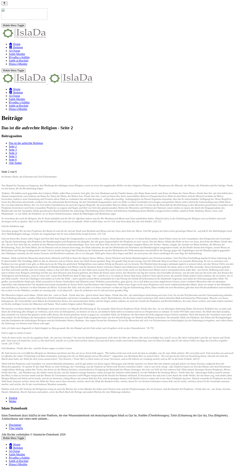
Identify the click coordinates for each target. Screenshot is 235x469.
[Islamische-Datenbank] (24, 37)
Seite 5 (13, 156)
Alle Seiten (15, 162)
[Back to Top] (4, 3)
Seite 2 (13, 146)
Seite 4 (13, 153)
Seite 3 (13, 149)
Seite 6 (13, 159)
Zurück (13, 398)
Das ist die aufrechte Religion (26, 143)
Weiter (12, 401)
